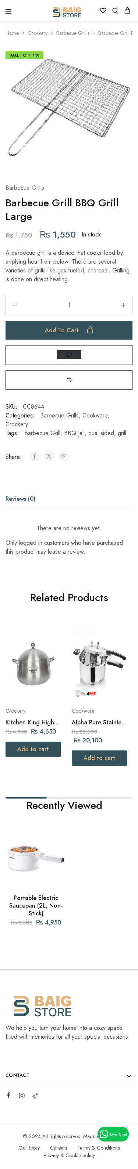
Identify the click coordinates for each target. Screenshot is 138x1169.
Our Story (29, 1147)
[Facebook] (8, 1096)
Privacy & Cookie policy (69, 1155)
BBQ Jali (74, 433)
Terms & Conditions (98, 1147)
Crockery (37, 33)
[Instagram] (21, 1096)
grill (122, 433)
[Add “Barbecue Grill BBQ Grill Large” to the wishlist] (69, 354)
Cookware (94, 415)
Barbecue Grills (72, 33)
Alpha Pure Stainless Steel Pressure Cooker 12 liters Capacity (99, 722)
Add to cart (63, 330)
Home (12, 33)
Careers (58, 1147)
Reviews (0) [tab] (20, 499)
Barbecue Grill (42, 433)
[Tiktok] (35, 1096)
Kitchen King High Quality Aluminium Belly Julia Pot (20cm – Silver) (33, 722)
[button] (69, 380)
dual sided (101, 433)
